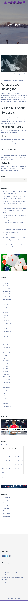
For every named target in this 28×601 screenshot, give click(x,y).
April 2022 (5, 398)
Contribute (5, 567)
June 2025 (5, 307)
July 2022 (5, 393)
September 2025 (7, 299)
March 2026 (6, 285)
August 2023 (6, 360)
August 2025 (6, 302)
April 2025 (5, 312)
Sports (4, 511)
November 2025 (7, 294)
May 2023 (5, 368)
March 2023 (6, 374)
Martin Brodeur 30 (17, 170)
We (2, 93)
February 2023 (6, 377)
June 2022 (5, 395)
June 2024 (5, 339)
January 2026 (6, 288)
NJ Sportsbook (6, 505)
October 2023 (6, 355)
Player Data (6, 508)
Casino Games (6, 497)
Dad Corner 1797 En (13, 567)
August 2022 (6, 390)
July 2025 (5, 304)
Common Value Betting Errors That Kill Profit (14, 237)
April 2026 (5, 283)
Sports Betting (6, 513)
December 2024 (7, 323)
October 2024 (6, 328)
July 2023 (5, 363)
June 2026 (5, 280)
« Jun (2, 477)
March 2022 (6, 401)
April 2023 (5, 371)
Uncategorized (6, 516)
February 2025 (6, 318)
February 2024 (6, 347)
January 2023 (6, 379)
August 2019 (6, 409)
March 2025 (6, 315)
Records (4, 582)
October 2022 (6, 385)
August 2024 (6, 334)
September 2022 (7, 387)
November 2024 (7, 326)
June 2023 (5, 366)
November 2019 (7, 403)
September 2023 (7, 358)
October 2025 (6, 296)
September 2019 (7, 406)
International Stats (6, 570)
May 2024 (5, 342)
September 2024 (7, 331)
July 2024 (5, 336)
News (4, 502)
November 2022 (7, 382)
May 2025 (5, 310)
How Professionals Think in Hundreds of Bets (14, 229)
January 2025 (6, 320)
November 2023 (7, 352)
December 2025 (7, 291)
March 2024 (6, 344)
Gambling (5, 500)
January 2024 (6, 350)
